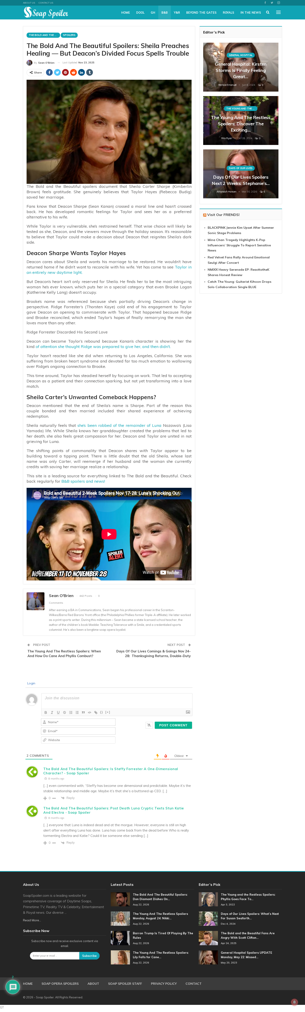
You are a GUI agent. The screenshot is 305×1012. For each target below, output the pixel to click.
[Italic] (52, 712)
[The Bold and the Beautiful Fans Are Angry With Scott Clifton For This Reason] (208, 938)
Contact (194, 984)
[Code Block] (89, 712)
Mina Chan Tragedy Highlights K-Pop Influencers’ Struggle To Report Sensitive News (239, 245)
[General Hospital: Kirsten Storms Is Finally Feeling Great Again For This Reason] (241, 67)
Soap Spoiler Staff (125, 984)
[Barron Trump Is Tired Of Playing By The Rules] (120, 938)
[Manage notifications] (294, 1002)
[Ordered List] (71, 712)
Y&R (177, 12)
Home (125, 12)
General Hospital (241, 55)
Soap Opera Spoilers (60, 984)
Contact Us (45, 2)
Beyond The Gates (201, 12)
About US (29, 2)
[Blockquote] (83, 712)
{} (101, 712)
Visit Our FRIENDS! (223, 214)
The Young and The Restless (241, 108)
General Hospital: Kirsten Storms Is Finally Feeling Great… (241, 70)
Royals (228, 12)
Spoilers (69, 35)
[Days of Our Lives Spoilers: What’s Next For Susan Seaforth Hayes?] (208, 918)
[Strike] (64, 712)
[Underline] (58, 712)
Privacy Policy (164, 984)
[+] (107, 712)
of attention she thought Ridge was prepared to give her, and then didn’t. (103, 346)
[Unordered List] (77, 712)
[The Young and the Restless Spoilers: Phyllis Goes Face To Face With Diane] (208, 899)
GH (153, 12)
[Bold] (46, 712)
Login (30, 683)
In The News (250, 12)
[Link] (96, 712)
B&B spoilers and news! (83, 481)
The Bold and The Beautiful (44, 35)
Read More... (32, 920)
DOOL (140, 12)
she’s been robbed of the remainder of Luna (118, 425)
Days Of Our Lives (241, 168)
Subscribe (89, 956)
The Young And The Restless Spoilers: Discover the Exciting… (240, 124)
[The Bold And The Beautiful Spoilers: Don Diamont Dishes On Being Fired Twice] (120, 899)
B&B (164, 12)
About (93, 984)
